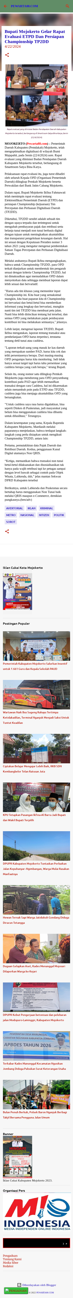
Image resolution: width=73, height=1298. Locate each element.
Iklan (31, 508)
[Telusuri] (67, 6)
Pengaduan (10, 1255)
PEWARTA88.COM (24, 6)
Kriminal (46, 508)
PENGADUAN (18, 1291)
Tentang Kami (12, 1259)
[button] (7, 55)
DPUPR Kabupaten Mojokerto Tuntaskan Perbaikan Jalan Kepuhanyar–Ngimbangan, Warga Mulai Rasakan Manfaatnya (36, 869)
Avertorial (14, 508)
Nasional (27, 515)
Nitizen (44, 515)
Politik (59, 515)
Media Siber (10, 1262)
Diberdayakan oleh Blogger (39, 1285)
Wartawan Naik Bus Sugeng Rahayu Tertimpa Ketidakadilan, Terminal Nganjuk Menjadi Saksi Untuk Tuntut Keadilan (36, 717)
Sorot (10, 522)
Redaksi (8, 1266)
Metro (11, 515)
